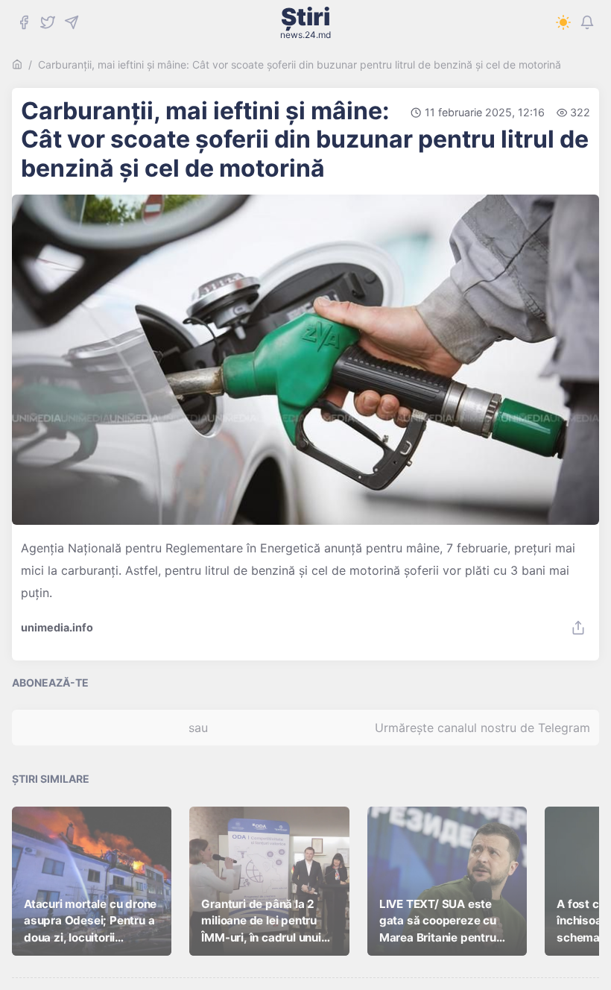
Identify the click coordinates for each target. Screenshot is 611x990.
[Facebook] (24, 22)
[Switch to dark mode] (563, 22)
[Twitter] (48, 22)
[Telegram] (71, 22)
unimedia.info (57, 627)
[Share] (578, 628)
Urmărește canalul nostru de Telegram (482, 727)
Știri (305, 22)
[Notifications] (587, 22)
